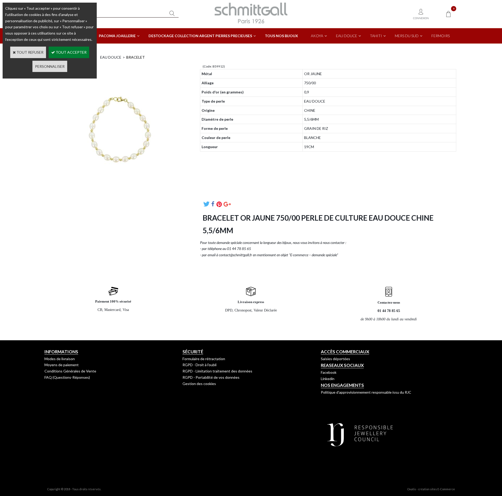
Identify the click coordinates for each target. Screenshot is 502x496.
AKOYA (317, 36)
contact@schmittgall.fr (235, 255)
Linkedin (327, 378)
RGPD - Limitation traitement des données (217, 371)
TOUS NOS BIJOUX (281, 36)
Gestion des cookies (199, 383)
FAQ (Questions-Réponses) (67, 377)
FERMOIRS (440, 36)
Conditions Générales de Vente (70, 371)
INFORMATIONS (61, 351)
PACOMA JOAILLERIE (117, 36)
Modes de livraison (59, 358)
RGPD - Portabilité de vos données (210, 377)
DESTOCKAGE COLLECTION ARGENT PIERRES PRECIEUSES (200, 36)
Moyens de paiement (61, 365)
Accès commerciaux (345, 351)
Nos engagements (342, 385)
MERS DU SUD (407, 36)
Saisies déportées (335, 358)
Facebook (328, 372)
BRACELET (135, 57)
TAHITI (376, 36)
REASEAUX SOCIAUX (342, 365)
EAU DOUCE (346, 36)
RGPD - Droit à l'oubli (199, 365)
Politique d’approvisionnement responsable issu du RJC (366, 392)
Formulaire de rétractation (203, 358)
